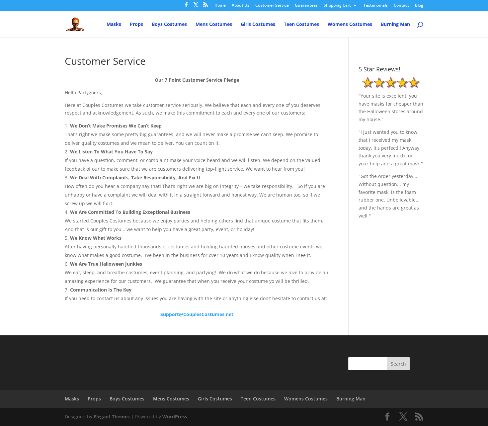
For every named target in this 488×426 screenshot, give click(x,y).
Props (136, 24)
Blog (419, 5)
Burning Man (395, 24)
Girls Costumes (258, 24)
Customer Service (272, 5)
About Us (240, 5)
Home (220, 5)
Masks (114, 24)
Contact (401, 5)
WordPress (174, 416)
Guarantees (306, 5)
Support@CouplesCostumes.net (196, 314)
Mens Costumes (214, 24)
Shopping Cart (337, 5)
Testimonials (376, 5)
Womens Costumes (350, 24)
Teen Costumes (301, 24)
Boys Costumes (169, 24)
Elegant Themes (112, 416)
